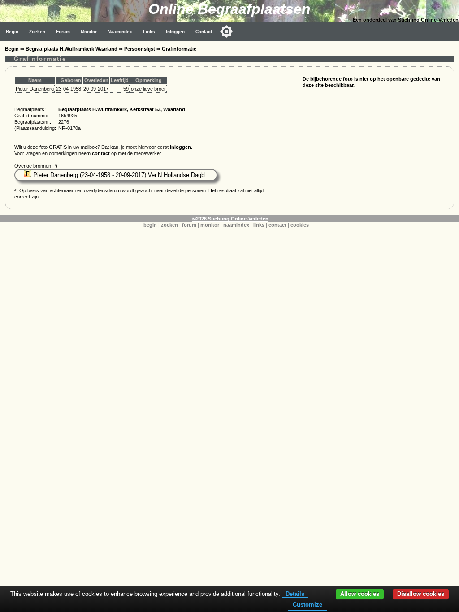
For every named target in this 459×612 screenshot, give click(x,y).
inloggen (180, 147)
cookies (299, 225)
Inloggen (175, 31)
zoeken (169, 225)
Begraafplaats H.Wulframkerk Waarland (71, 49)
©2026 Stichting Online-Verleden (230, 218)
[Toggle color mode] (226, 31)
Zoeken (37, 31)
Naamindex (120, 31)
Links (149, 31)
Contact (203, 31)
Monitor (89, 31)
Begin (12, 31)
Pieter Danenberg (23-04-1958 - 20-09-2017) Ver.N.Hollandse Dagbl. (119, 175)
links (258, 225)
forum (189, 225)
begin (150, 225)
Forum (63, 31)
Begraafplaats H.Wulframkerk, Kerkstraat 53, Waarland (121, 109)
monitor (209, 225)
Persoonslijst (139, 49)
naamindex (236, 225)
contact (101, 153)
